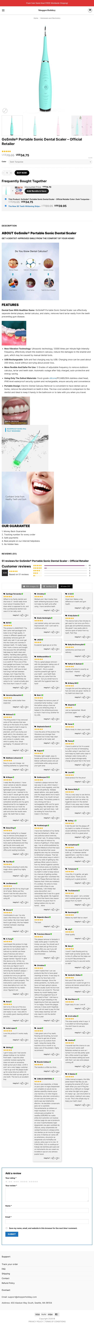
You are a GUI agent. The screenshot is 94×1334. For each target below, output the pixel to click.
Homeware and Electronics (50, 18)
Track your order (10, 1264)
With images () (32, 586)
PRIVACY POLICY (36, 1321)
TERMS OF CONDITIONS (55, 1321)
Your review (11, 1186)
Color (4, 161)
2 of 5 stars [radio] (10, 1181)
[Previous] (6, 68)
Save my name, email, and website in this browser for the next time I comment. (43, 1228)
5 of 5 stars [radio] (33, 1181)
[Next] (88, 68)
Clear (90, 158)
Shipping (6, 1273)
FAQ (3, 1269)
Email (8, 1217)
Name (8, 1206)
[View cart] (90, 10)
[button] (3, 10)
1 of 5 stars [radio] (6, 1181)
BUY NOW (22, 173)
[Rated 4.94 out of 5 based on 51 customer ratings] (47, 151)
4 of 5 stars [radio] (23, 1181)
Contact (5, 1278)
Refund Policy (8, 1283)
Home (36, 18)
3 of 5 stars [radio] (16, 1181)
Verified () (50, 586)
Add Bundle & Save (36, 191)
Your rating (11, 1178)
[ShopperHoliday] (47, 10)
